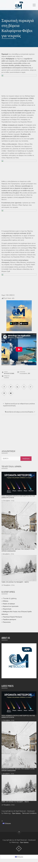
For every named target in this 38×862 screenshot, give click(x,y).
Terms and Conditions (29, 813)
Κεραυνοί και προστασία (10, 606)
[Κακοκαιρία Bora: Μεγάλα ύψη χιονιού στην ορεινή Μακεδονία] (19, 525)
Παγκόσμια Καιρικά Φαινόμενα (12, 617)
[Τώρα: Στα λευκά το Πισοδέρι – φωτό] (19, 568)
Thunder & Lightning (9, 598)
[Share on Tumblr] (24, 387)
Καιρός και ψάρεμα (9, 603)
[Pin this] (4, 393)
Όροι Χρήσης (16, 813)
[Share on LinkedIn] (17, 387)
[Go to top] (19, 832)
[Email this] (11, 393)
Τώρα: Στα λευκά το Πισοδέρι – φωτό (15, 582)
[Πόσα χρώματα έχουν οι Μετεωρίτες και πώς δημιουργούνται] (19, 483)
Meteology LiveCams (9, 373)
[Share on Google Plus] (30, 387)
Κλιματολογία (7, 609)
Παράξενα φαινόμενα (9, 619)
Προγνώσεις (7, 622)
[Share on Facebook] (4, 387)
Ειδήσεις (6, 377)
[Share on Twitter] (11, 387)
